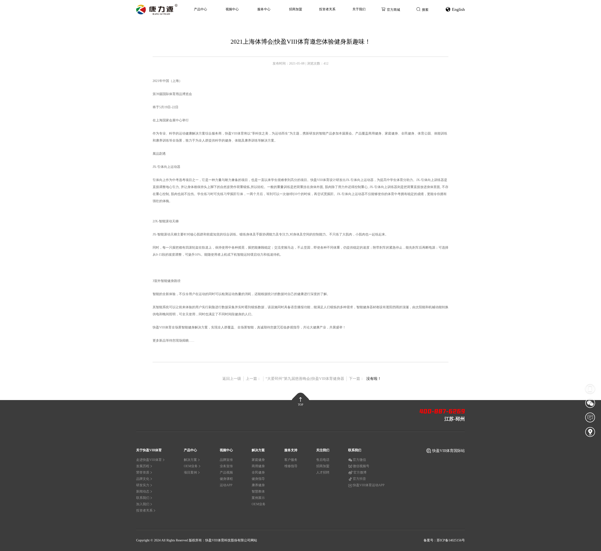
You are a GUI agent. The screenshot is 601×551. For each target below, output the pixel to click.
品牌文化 (142, 479)
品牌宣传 (226, 460)
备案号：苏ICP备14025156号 (444, 540)
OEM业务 (191, 466)
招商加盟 (295, 9)
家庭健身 (258, 460)
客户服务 (290, 460)
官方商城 (393, 10)
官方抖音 (359, 479)
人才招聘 (322, 472)
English (458, 9)
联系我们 (142, 498)
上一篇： (253, 379)
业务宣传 (226, 466)
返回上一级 (231, 379)
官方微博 (359, 472)
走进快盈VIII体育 (149, 460)
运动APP (226, 485)
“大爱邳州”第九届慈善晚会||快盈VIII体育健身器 (305, 379)
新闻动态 (142, 491)
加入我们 (142, 504)
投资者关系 (327, 9)
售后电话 (322, 460)
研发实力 (142, 485)
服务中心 (263, 9)
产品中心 (200, 9)
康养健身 (258, 485)
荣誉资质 (142, 472)
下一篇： (356, 379)
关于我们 (359, 9)
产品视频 (226, 472)
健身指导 (258, 479)
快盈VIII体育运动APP (369, 485)
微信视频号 (361, 466)
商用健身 (258, 466)
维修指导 (290, 466)
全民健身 (258, 472)
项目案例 (190, 472)
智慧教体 (258, 491)
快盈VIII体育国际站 (448, 451)
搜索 (425, 10)
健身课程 (226, 479)
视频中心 (232, 9)
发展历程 (142, 466)
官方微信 (359, 460)
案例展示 (258, 498)
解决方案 (190, 460)
